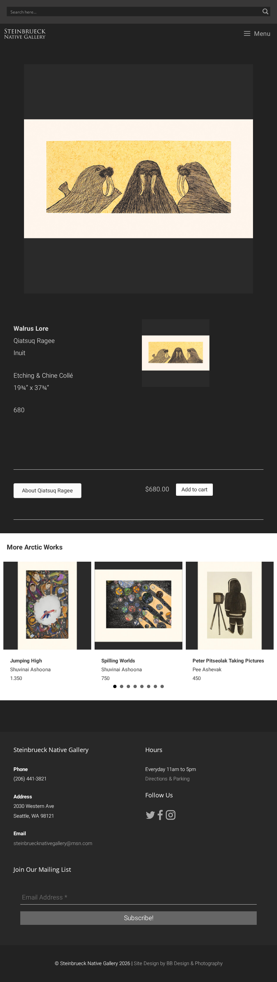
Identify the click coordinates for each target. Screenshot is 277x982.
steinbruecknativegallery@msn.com (53, 843)
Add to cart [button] (194, 490)
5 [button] (142, 686)
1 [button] (115, 686)
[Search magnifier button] (265, 11)
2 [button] (121, 686)
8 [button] (162, 686)
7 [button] (155, 686)
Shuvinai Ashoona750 (121, 669)
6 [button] (148, 686)
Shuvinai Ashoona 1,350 (30, 669)
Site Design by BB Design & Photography (178, 963)
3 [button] (128, 686)
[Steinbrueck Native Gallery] (25, 34)
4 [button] (135, 686)
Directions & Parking (167, 778)
